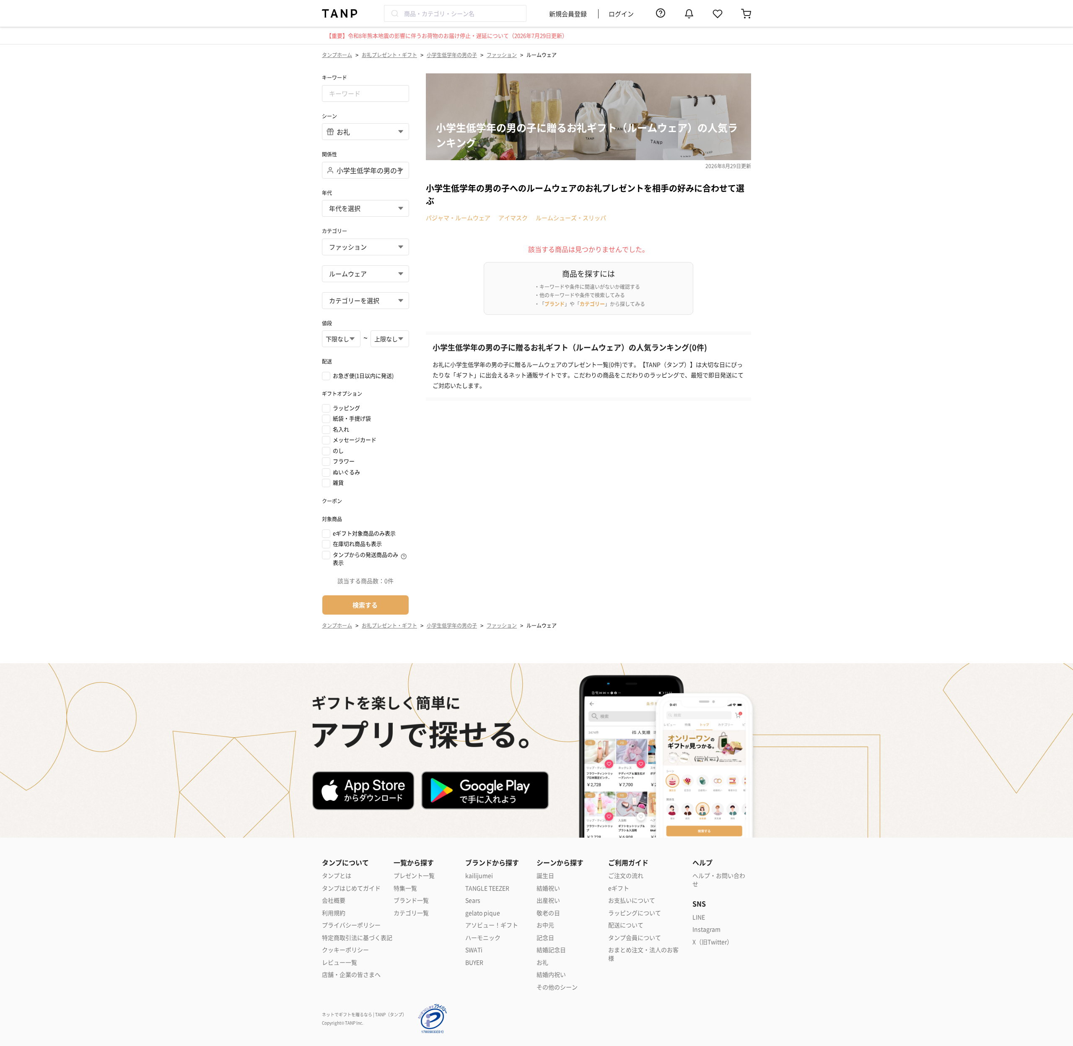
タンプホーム (337, 54)
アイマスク (513, 217)
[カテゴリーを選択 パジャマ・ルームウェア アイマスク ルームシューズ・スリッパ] (365, 300)
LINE (698, 917)
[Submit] (394, 13)
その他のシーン (557, 987)
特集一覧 (405, 888)
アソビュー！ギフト (491, 925)
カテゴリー (592, 303)
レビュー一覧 (339, 962)
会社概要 (333, 900)
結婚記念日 (551, 950)
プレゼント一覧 (414, 876)
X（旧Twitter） (712, 942)
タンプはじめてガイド (351, 888)
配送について (625, 925)
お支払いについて (631, 900)
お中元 (545, 925)
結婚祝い (548, 888)
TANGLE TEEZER (487, 888)
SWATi (473, 950)
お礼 (542, 962)
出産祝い (548, 900)
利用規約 (333, 913)
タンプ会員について (634, 938)
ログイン (621, 13)
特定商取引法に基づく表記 (357, 938)
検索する (365, 604)
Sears (472, 900)
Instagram (706, 929)
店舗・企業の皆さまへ (351, 975)
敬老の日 (548, 913)
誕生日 (545, 876)
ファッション (502, 54)
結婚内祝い (551, 975)
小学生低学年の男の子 (452, 54)
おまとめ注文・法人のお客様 (643, 954)
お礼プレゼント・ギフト (389, 54)
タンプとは (336, 876)
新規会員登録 (568, 13)
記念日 (545, 938)
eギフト (618, 888)
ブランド (554, 303)
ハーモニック (482, 938)
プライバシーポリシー (351, 925)
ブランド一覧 (411, 900)
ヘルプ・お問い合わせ (718, 880)
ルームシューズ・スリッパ (571, 217)
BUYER (474, 962)
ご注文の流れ (625, 876)
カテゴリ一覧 (411, 913)
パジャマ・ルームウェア (458, 217)
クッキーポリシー (345, 950)
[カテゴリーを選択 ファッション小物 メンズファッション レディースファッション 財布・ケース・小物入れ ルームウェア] (365, 273)
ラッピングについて (634, 913)
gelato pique (482, 913)
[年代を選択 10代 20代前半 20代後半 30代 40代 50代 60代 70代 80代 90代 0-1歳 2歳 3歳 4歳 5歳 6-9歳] (365, 208)
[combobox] (455, 13)
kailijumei (479, 876)
